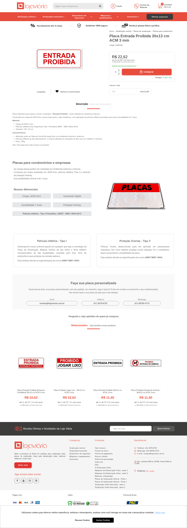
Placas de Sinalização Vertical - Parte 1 (111, 479)
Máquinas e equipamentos (79, 456)
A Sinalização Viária (103, 468)
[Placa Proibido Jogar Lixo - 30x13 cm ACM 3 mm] (69, 373)
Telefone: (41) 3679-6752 (147, 448)
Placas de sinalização (142, 31)
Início (111, 31)
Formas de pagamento (104, 454)
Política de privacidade (104, 459)
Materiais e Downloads (104, 476)
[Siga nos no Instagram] (29, 480)
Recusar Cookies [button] (82, 520)
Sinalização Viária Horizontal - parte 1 (110, 485)
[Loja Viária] (32, 6)
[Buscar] (100, 6)
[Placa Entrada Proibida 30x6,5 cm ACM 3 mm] (107, 373)
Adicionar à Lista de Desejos (70, 92)
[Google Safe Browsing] (92, 503)
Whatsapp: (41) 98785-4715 (148, 451)
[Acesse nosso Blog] (36, 480)
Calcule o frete (114, 85)
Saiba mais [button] (160, 512)
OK (144, 91)
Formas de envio (101, 451)
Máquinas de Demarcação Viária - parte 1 (111, 470)
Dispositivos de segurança (80, 454)
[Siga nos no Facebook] (17, 480)
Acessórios (73, 459)
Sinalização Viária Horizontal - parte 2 (110, 487)
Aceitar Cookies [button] (103, 520)
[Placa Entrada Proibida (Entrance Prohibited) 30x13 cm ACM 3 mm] (30, 373)
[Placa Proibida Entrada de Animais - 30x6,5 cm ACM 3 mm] (145, 373)
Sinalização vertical (123, 31)
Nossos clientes (101, 456)
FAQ (96, 465)
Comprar (149, 72)
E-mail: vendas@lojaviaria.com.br (150, 454)
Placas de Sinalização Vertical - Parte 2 (111, 482)
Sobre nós (99, 462)
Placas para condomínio (162, 31)
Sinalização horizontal (78, 451)
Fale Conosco (100, 448)
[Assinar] (164, 428)
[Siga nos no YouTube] (23, 480)
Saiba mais (23, 465)
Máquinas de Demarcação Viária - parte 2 (111, 473)
